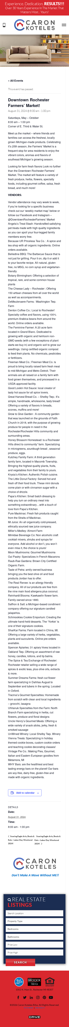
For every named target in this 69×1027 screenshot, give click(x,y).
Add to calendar (25, 792)
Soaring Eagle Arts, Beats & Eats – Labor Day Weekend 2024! (21, 840)
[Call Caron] (4, 24)
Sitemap (28, 1008)
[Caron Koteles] (34, 24)
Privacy (40, 1008)
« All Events (15, 80)
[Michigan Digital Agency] (34, 1016)
